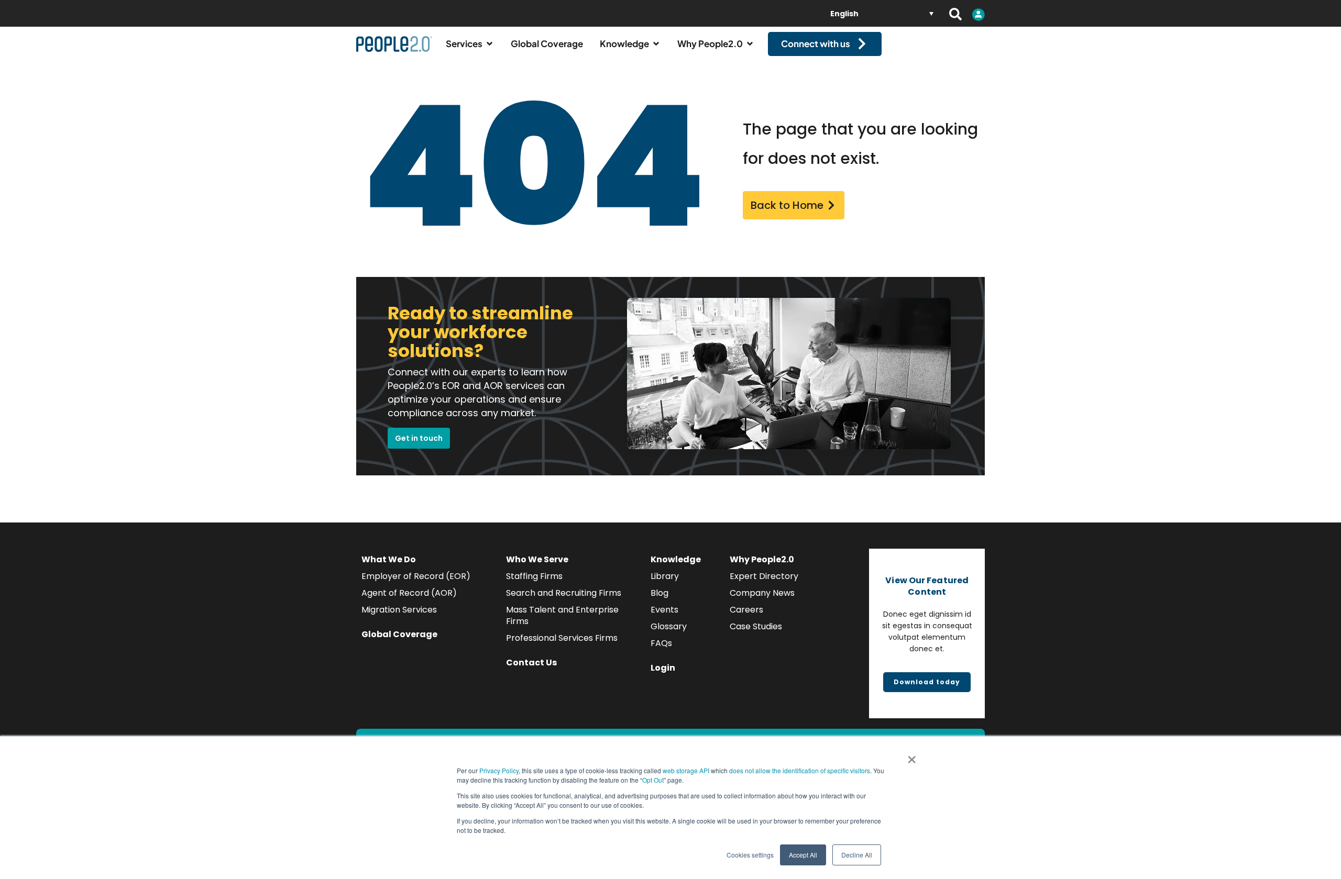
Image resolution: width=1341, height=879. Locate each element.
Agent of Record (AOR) (409, 593)
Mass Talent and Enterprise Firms (562, 615)
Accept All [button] (803, 854)
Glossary (669, 626)
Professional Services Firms (562, 638)
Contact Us (531, 663)
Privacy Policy (499, 770)
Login (663, 668)
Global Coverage (399, 634)
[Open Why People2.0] (749, 44)
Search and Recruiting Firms (563, 593)
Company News (762, 593)
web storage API (687, 770)
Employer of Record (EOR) (415, 576)
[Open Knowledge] (656, 44)
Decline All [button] (856, 854)
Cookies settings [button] (750, 854)
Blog (659, 593)
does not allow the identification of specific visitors (799, 770)
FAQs (661, 643)
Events (664, 610)
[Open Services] (489, 44)
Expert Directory (764, 576)
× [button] (912, 756)
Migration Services (399, 610)
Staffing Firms (534, 576)
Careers (746, 610)
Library (665, 576)
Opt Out (653, 779)
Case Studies (756, 626)
